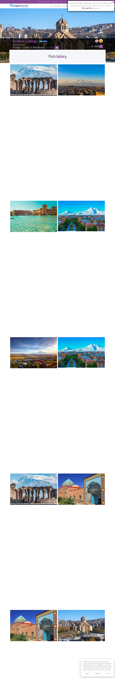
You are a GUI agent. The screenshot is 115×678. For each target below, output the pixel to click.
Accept (107, 673)
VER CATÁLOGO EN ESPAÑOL (43, 1)
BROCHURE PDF (58, 6)
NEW (52, 6)
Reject (87, 673)
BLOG (62, 1)
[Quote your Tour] (101, 46)
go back (41, 41)
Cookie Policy (108, 669)
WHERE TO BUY (66, 6)
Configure (97, 673)
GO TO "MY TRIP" (55, 1)
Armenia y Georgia (26, 40)
